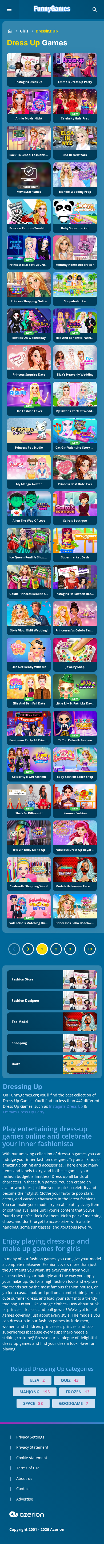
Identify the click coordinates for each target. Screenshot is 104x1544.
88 (40, 1403)
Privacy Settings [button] (30, 1437)
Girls (24, 31)
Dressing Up (47, 31)
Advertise (24, 1499)
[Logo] (52, 9)
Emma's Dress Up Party (23, 1111)
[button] (94, 9)
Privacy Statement (32, 1447)
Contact (23, 1488)
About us (24, 1478)
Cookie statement (31, 1457)
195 (46, 1391)
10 (90, 949)
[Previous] (14, 949)
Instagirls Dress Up (66, 1106)
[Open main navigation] (9, 9)
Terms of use (27, 1467)
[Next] (28, 949)
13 (87, 1391)
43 (76, 1380)
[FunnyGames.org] (10, 31)
